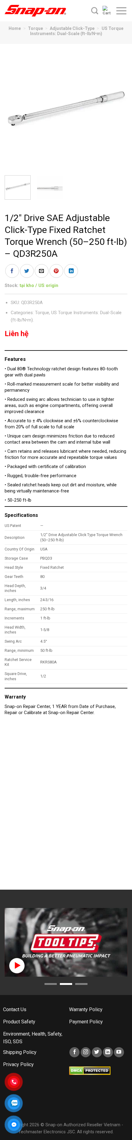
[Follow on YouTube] (119, 1052)
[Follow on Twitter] (97, 1052)
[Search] (94, 10)
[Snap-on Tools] (35, 10)
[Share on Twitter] (27, 271)
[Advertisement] (66, 805)
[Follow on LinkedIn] (108, 1052)
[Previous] (14, 109)
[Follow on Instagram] (86, 1052)
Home (15, 28)
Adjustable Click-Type (72, 28)
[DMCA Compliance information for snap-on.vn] (90, 1070)
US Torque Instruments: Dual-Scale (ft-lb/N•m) (76, 31)
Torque (35, 28)
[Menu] (121, 10)
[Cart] (107, 11)
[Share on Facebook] (12, 271)
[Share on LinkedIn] (71, 271)
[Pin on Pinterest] (56, 271)
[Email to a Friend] (42, 271)
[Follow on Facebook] (74, 1052)
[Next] (117, 109)
